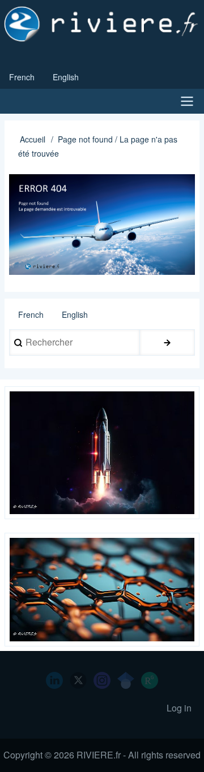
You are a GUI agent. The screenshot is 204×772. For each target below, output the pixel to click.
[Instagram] (102, 680)
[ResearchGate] (150, 680)
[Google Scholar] (126, 680)
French (22, 77)
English (66, 77)
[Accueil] (102, 24)
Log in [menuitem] (179, 707)
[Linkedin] (54, 680)
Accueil (32, 139)
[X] (78, 680)
